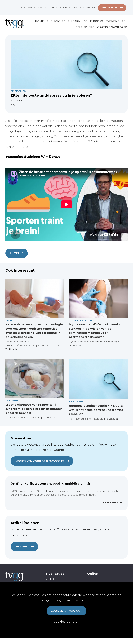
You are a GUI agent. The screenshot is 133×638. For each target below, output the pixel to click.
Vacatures (78, 7)
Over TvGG (43, 7)
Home (39, 21)
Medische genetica (16, 417)
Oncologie (112, 341)
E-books (96, 21)
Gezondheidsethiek (17, 341)
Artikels (50, 579)
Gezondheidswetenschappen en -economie (32, 345)
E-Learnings (77, 21)
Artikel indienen (60, 7)
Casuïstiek (12, 400)
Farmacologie (77, 418)
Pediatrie (35, 417)
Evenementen (117, 21)
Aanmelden (28, 7)
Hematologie (95, 418)
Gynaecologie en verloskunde (87, 341)
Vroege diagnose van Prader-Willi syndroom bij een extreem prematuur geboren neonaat (33, 409)
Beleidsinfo (85, 27)
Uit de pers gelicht (81, 320)
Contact (90, 7)
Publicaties (55, 21)
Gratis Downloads (112, 27)
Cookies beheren (66, 621)
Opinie (9, 320)
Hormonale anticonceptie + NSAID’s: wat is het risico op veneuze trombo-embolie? (96, 410)
